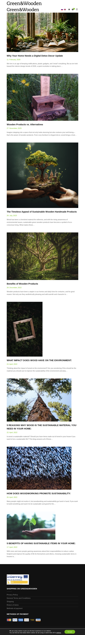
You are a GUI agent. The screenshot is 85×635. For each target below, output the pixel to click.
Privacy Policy (12, 595)
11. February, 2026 (13, 59)
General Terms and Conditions (18, 598)
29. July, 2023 (12, 215)
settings (58, 632)
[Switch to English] (65, 9)
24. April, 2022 (12, 364)
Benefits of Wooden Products (22, 283)
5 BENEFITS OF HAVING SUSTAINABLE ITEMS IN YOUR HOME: (41, 543)
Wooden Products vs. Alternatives (25, 124)
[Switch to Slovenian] (62, 10)
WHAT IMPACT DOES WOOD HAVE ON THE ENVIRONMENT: (39, 360)
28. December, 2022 (14, 287)
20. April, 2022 (12, 497)
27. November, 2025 (14, 128)
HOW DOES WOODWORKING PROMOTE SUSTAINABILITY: (39, 493)
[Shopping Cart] (73, 9)
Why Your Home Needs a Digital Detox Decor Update (35, 55)
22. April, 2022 (12, 432)
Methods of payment (14, 608)
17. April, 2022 (12, 547)
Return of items (13, 605)
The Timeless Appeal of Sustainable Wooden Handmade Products (42, 211)
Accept (70, 632)
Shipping (10, 601)
